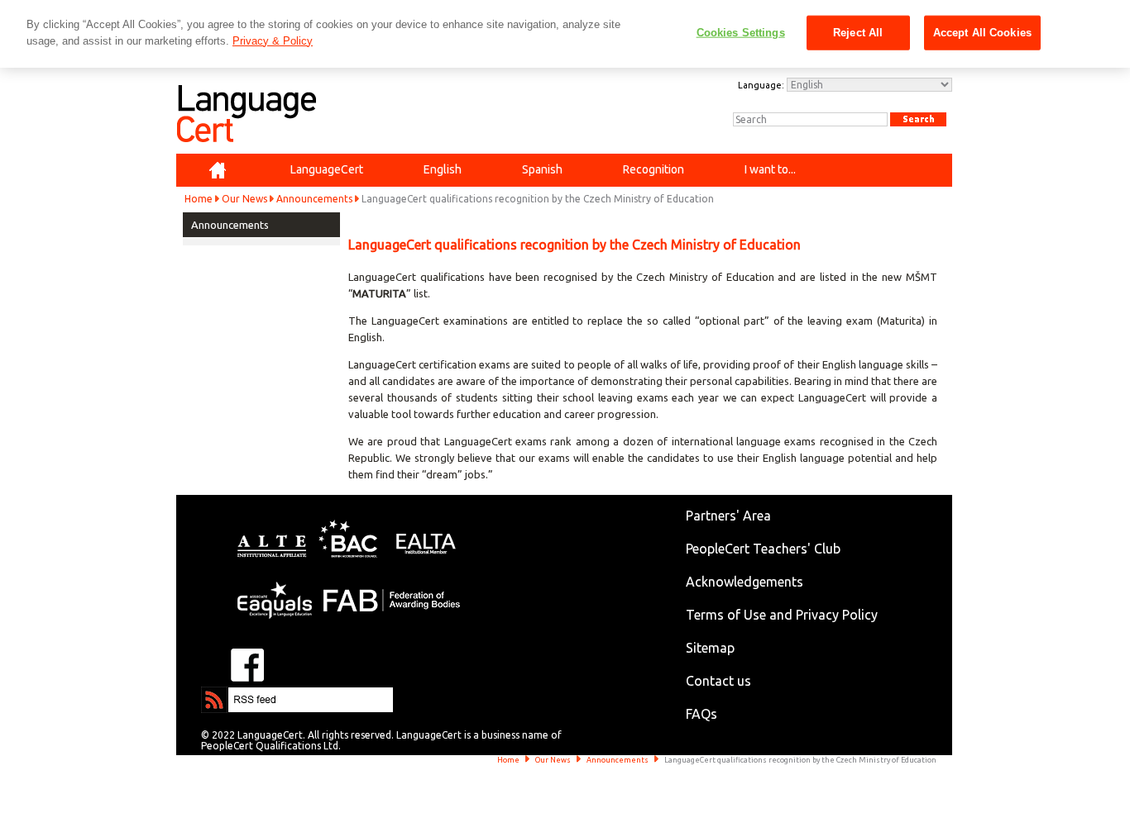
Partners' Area (728, 515)
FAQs (701, 713)
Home (198, 198)
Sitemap (710, 647)
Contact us (718, 680)
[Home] (217, 170)
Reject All (858, 32)
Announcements (314, 198)
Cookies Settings (741, 32)
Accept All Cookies (982, 32)
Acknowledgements (744, 581)
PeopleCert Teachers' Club (763, 548)
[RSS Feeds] (250, 694)
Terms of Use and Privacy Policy (782, 614)
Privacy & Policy (272, 41)
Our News (244, 198)
